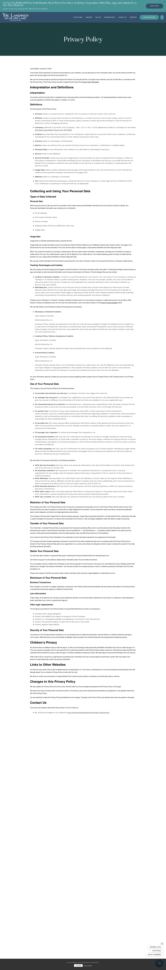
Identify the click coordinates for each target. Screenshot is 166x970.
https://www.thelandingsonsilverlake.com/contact (88, 712)
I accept (78, 965)
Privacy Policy (88, 965)
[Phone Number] (162, 17)
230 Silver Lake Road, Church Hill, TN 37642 (53, 130)
